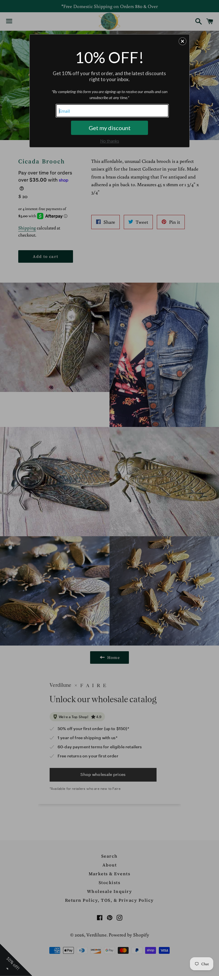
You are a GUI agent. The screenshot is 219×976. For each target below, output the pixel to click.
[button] (182, 41)
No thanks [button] (109, 140)
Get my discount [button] (110, 127)
